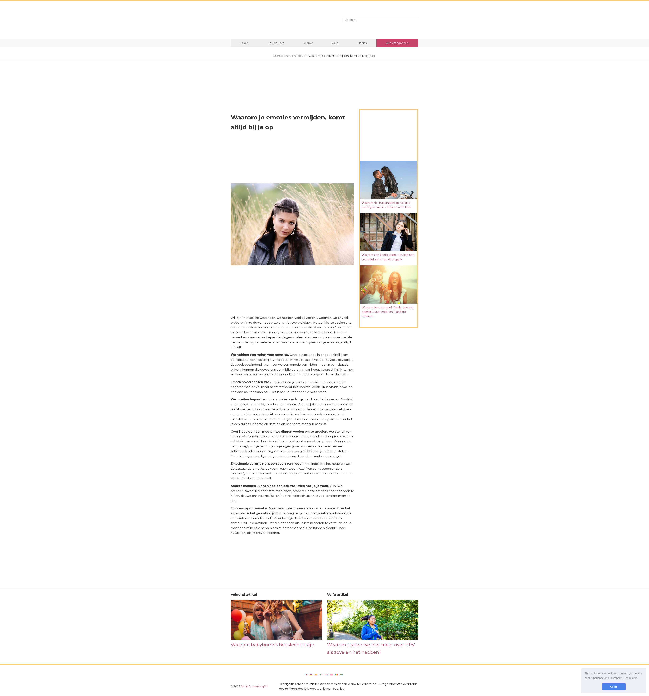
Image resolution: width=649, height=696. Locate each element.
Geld (335, 43)
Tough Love (276, 43)
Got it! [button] (614, 686)
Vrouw (308, 43)
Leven (244, 43)
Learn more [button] (631, 678)
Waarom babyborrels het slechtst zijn (272, 645)
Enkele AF (299, 55)
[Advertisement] (284, 20)
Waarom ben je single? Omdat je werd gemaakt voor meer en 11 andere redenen (387, 312)
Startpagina (281, 55)
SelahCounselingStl (254, 686)
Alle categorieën (397, 43)
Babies (362, 43)
